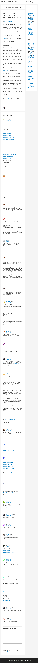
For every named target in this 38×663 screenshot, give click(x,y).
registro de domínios (7, 49)
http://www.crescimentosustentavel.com (10, 145)
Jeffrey (7, 501)
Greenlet (30, 660)
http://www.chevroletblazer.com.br (9, 464)
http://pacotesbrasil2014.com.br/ (9, 550)
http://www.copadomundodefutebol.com (10, 154)
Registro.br (5, 362)
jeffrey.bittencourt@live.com (8, 507)
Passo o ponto (5, 70)
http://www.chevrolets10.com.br (9, 462)
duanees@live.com (6, 600)
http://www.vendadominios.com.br (9, 250)
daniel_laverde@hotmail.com (8, 492)
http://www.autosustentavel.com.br (9, 143)
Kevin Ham (5, 38)
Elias (6, 618)
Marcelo (7, 119)
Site (3, 642)
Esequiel (7, 331)
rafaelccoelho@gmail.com (10, 472)
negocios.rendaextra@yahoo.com (12, 569)
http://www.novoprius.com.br (8, 468)
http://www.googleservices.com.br (9, 470)
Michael (7, 288)
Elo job (29, 61)
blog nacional (8, 429)
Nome (4, 638)
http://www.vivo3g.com (7, 135)
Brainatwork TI (30, 76)
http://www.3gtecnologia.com (8, 137)
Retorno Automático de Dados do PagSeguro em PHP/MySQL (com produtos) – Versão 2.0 (31, 26)
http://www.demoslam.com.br (8, 450)
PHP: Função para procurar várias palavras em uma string (31, 43)
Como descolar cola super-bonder (31, 18)
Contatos (35, 1)
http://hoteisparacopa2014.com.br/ (9, 552)
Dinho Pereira (8, 301)
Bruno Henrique (8, 559)
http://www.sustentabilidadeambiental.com (10, 147)
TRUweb (29, 55)
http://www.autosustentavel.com (9, 141)
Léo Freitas (7, 534)
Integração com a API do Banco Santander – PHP (31, 14)
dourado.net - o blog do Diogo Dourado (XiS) (16, 660)
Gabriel (7, 373)
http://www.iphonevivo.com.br (8, 466)
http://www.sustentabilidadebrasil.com (10, 150)
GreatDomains (5, 72)
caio (6, 240)
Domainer (18, 69)
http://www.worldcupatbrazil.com (9, 156)
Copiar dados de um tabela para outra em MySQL (31, 71)
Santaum (7, 175)
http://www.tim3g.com (7, 133)
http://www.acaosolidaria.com (8, 139)
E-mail (14, 638)
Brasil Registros (6, 98)
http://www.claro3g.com (7, 131)
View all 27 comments (8, 21)
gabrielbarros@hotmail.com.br (10, 419)
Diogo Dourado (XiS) (9, 358)
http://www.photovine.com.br (8, 449)
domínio (7, 33)
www (17, 19)
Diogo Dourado (29, 1)
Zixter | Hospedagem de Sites (31, 86)
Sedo (10, 72)
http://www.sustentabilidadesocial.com (10, 152)
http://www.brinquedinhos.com (8, 158)
